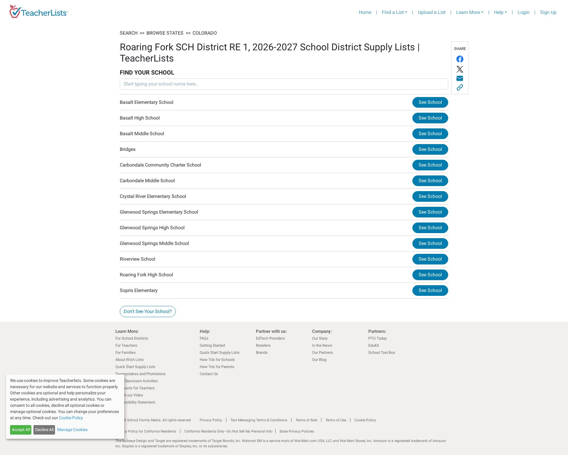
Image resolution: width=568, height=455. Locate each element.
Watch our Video (129, 395)
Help (499, 12)
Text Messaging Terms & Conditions (258, 420)
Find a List (393, 12)
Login (524, 12)
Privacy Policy (211, 420)
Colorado (205, 33)
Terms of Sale (306, 420)
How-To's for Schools (217, 359)
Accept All (21, 429)
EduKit (373, 345)
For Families (125, 352)
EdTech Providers (270, 338)
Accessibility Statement (135, 402)
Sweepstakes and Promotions (140, 374)
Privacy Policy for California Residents (145, 431)
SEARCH (129, 33)
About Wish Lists (129, 359)
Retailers (263, 345)
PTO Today (377, 338)
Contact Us (209, 374)
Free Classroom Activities (136, 381)
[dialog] (65, 407)
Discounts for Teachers (135, 388)
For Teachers (126, 345)
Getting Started (212, 345)
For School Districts (131, 338)
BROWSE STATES (164, 33)
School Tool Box (381, 352)
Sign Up (548, 12)
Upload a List (432, 12)
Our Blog (319, 359)
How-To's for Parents (217, 366)
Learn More (468, 12)
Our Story (319, 338)
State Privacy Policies (297, 431)
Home (365, 12)
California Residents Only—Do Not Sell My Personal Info (228, 431)
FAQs (204, 338)
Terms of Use (335, 420)
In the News (322, 345)
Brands (262, 352)
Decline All (44, 429)
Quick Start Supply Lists (135, 366)
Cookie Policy (365, 420)
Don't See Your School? (148, 311)
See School (430, 102)
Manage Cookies (72, 429)
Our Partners (322, 352)
